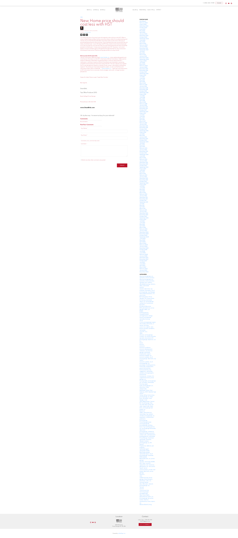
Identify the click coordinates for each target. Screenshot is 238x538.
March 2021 (143, 54)
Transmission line (144, 490)
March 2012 (143, 192)
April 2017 (142, 119)
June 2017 (142, 116)
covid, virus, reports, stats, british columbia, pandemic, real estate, (147, 328)
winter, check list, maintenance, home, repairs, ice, (147, 501)
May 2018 (142, 99)
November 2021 (144, 48)
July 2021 (142, 51)
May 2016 (142, 135)
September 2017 (144, 111)
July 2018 (142, 95)
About (88, 9)
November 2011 (144, 199)
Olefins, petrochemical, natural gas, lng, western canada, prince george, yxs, (147, 414)
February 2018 (143, 103)
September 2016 (144, 130)
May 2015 (142, 145)
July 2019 (142, 76)
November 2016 (144, 127)
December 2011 (144, 197)
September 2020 (144, 59)
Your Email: (84, 135)
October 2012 (143, 181)
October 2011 (143, 200)
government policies (145, 368)
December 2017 (144, 107)
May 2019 (142, 80)
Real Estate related (145, 452)
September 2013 (144, 167)
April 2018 (142, 100)
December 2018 (144, 88)
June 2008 (142, 252)
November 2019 (144, 70)
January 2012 (143, 195)
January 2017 (143, 124)
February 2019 (143, 84)
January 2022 (143, 46)
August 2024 (143, 24)
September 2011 (144, 202)
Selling (135, 9)
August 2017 (143, 113)
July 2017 (142, 115)
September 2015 (144, 141)
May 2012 (142, 189)
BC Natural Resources (145, 306)
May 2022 (142, 42)
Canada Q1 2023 (144, 314)
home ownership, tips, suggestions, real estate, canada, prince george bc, (147, 371)
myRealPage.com (121, 533)
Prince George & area (145, 422)
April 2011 (142, 206)
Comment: (84, 143)
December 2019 (144, 68)
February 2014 (143, 159)
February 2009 (144, 245)
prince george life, (144, 423)
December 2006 (144, 271)
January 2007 (143, 270)
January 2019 (143, 86)
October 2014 (143, 153)
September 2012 (144, 183)
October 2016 (143, 129)
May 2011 (142, 205)
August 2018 (143, 94)
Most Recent (143, 21)
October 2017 (143, 110)
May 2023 (142, 30)
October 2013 (143, 165)
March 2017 (143, 121)
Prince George (143, 420)
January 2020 (143, 67)
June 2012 (142, 187)
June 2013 (142, 170)
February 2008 (144, 254)
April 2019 (142, 81)
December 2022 (144, 35)
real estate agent (144, 449)
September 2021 (144, 49)
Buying (102, 9)
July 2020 (142, 62)
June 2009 (142, 238)
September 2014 (144, 154)
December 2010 (144, 213)
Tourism (142, 488)
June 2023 (142, 29)
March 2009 (143, 243)
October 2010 (143, 216)
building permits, (144, 312)
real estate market (144, 450)
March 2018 (143, 102)
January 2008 (143, 256)
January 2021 (143, 56)
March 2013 (143, 173)
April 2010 (142, 225)
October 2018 (143, 91)
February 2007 (144, 268)
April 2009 (142, 241)
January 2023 (143, 34)
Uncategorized (87, 32)
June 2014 (142, 156)
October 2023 (143, 27)
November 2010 (144, 214)
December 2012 (144, 178)
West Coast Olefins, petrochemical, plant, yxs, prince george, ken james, (147, 497)
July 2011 (142, 203)
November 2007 (144, 259)
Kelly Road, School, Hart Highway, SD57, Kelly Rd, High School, (148, 392)
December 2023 (144, 26)
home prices (143, 374)
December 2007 (144, 257)
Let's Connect (145, 524)
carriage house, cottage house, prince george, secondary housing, (146, 317)
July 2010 (142, 221)
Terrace (142, 487)
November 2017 (144, 108)
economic (142, 346)
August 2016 (143, 132)
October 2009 (143, 235)
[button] (226, 3)
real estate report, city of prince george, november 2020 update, (146, 455)
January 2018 (143, 105)
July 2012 (142, 186)
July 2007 (142, 262)
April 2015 (142, 146)
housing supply (144, 384)
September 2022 (144, 38)
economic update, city (145, 355)
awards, (142, 287)
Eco (140, 341)
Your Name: (84, 128)
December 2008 (144, 248)
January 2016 (143, 137)
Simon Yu (142, 474)
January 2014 (143, 160)
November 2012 (144, 180)
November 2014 (144, 151)
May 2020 (142, 64)
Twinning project (144, 491)
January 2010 (143, 230)
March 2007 (143, 267)
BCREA (141, 311)
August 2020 (143, 61)
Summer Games (144, 482)
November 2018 (144, 89)
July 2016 (142, 134)
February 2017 (143, 122)
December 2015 (144, 138)
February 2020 (144, 65)
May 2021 (142, 53)
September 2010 (144, 218)
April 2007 (142, 265)
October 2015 (143, 140)
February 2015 (143, 148)
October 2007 (143, 260)
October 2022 (143, 37)
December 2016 (144, 126)
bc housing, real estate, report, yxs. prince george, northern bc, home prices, (147, 301)
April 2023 (142, 32)
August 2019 (143, 75)
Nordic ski (142, 411)
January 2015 (143, 149)
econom (142, 344)
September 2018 (144, 92)
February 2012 (143, 194)
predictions (143, 419)
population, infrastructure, (147, 417)
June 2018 (142, 97)
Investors (142, 9)
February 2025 (144, 22)
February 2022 (144, 45)
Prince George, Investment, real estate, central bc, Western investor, (147, 439)
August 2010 (143, 219)
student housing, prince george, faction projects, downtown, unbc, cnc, (146, 479)
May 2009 (142, 240)
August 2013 (143, 168)
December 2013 (144, 162)
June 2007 (142, 264)
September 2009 (144, 237)
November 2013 (144, 164)
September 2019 (144, 73)
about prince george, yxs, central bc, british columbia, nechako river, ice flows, (147, 281)
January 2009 (143, 246)
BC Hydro (142, 304)
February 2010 (143, 229)
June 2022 (142, 40)
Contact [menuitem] (158, 9)
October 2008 (143, 249)
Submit (122, 165)
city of (141, 320)
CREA (141, 333)
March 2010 (143, 227)
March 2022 (143, 43)
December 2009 (144, 232)
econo (141, 342)
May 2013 (142, 172)
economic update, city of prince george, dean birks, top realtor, (148, 359)
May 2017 (142, 118)
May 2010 (142, 224)
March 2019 (143, 83)
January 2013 (143, 176)
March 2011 (142, 208)
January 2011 (143, 211)
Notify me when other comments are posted (93, 160)
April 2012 (142, 191)
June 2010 (142, 222)
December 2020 (144, 57)
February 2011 (143, 210)
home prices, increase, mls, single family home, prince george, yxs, (147, 378)
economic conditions (145, 347)
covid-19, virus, (144, 331)
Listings (95, 9)
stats (141, 476)
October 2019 (143, 72)
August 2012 (143, 184)
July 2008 (142, 251)
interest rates (143, 388)
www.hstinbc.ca (104, 57)
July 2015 (142, 143)
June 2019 (142, 78)
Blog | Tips (150, 9)
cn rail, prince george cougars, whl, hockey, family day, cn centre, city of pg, (148, 324)
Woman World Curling (146, 504)
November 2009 (144, 233)
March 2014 (143, 157)
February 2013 (143, 175)
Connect (219, 3)
